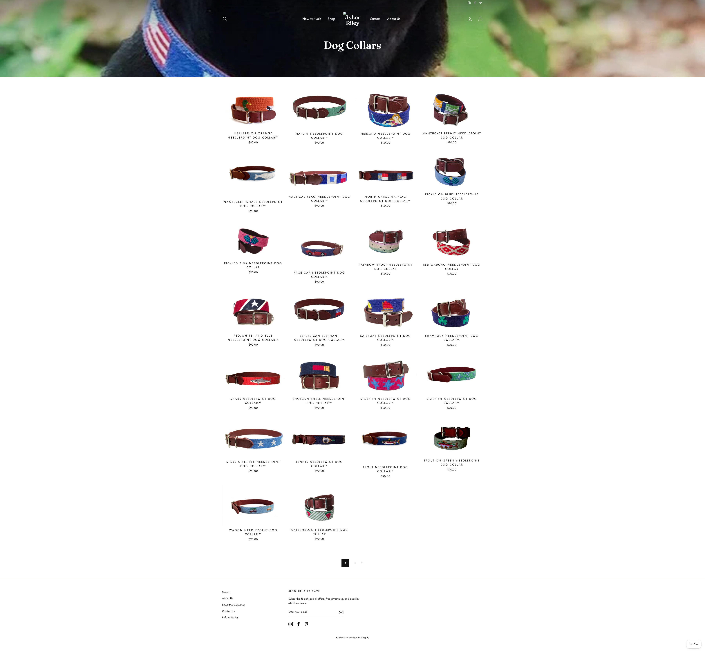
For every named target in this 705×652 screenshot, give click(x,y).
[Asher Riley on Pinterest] (306, 624)
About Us (393, 18)
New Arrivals (311, 18)
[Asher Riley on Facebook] (298, 624)
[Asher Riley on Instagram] (290, 624)
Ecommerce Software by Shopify (352, 637)
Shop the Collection (233, 605)
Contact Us (228, 611)
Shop (331, 18)
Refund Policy (230, 617)
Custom (375, 18)
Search (226, 592)
